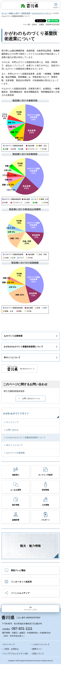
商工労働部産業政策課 (14, 391)
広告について (38, 653)
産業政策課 (25, 13)
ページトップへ (30, 610)
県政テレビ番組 (18, 570)
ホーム (4, 13)
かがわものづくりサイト (42, 13)
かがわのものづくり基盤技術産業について (23, 346)
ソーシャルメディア (20, 593)
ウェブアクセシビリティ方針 (15, 653)
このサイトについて (41, 644)
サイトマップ (12, 422)
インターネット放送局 (21, 581)
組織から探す (14, 13)
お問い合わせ (12, 430)
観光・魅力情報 (30, 545)
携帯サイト (37, 649)
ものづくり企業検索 (13, 336)
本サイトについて (12, 357)
